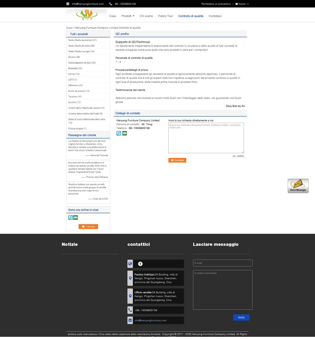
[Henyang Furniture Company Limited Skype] (118, 133)
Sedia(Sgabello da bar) (79, 62)
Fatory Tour (165, 16)
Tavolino (72, 96)
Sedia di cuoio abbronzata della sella (86, 119)
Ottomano (73, 85)
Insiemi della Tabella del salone (84, 107)
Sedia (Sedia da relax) (79, 45)
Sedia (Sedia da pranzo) (80, 40)
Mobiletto (72, 68)
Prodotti (127, 16)
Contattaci (215, 16)
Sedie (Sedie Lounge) (79, 51)
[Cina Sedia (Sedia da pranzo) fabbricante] (86, 14)
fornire (71, 74)
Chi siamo (146, 16)
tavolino (72, 102)
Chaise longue (75, 128)
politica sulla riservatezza (82, 334)
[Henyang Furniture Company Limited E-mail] (124, 133)
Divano (71, 57)
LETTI (71, 79)
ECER (172, 337)
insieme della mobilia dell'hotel (83, 113)
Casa (112, 16)
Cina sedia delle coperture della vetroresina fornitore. (130, 334)
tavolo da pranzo (76, 91)
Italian (242, 3)
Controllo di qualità (190, 16)
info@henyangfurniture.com (88, 3)
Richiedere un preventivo (216, 3)
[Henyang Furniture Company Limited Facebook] (140, 263)
